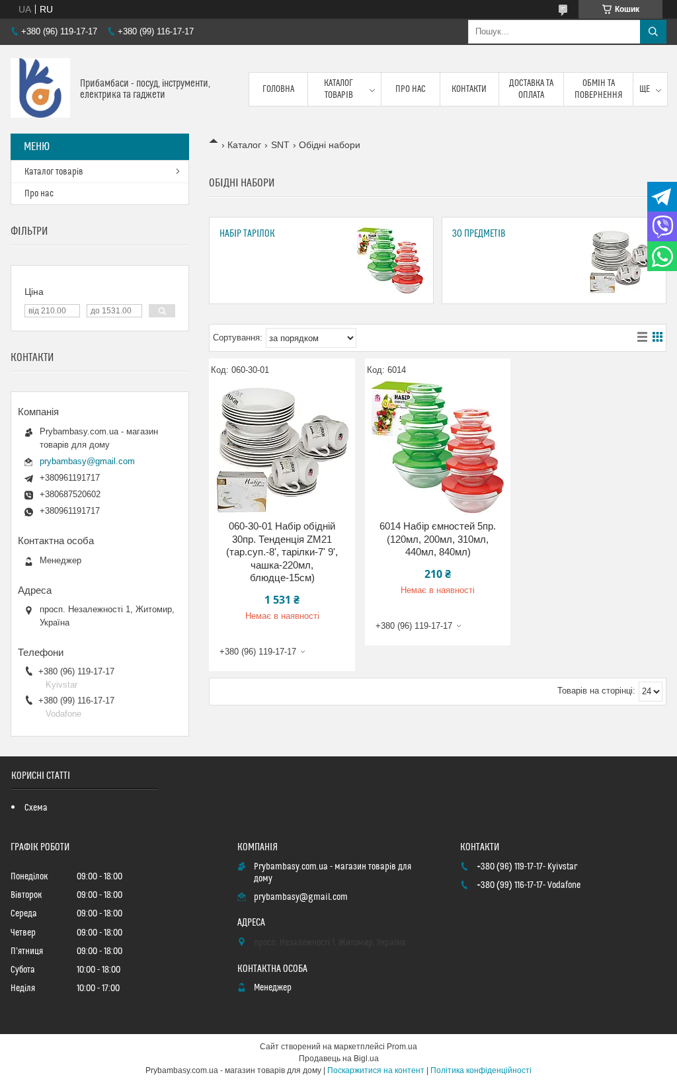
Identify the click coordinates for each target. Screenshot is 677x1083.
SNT (280, 145)
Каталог (244, 145)
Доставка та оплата (531, 89)
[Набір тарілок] (390, 260)
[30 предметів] (623, 260)
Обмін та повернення (599, 89)
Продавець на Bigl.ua (339, 1058)
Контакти (469, 89)
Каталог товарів (338, 89)
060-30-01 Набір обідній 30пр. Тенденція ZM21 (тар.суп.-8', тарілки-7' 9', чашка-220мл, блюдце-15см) (282, 551)
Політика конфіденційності (481, 1070)
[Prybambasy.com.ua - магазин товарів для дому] (40, 89)
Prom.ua (402, 1046)
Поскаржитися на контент (375, 1070)
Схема (36, 808)
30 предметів (479, 233)
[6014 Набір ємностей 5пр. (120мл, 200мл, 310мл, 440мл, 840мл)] (438, 447)
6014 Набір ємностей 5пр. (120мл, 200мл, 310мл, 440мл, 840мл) (437, 538)
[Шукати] (653, 32)
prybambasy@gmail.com (87, 461)
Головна (278, 89)
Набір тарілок (247, 233)
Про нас (410, 89)
